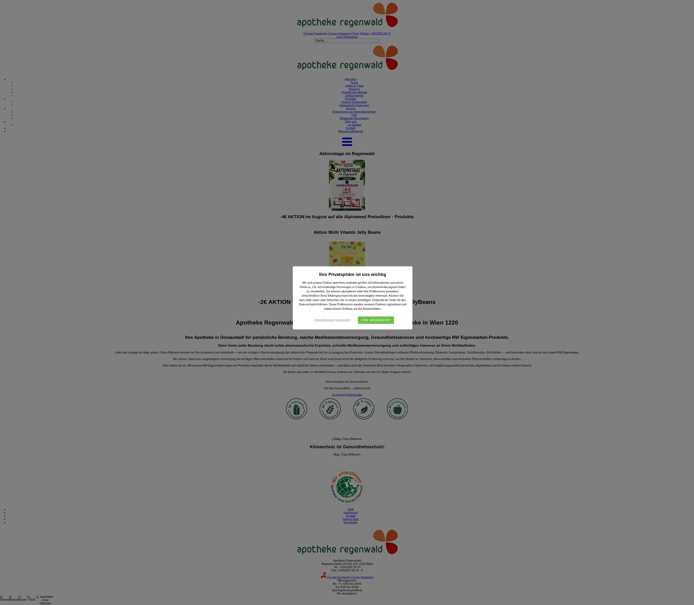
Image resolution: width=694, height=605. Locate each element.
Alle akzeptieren (375, 320)
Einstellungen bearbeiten (333, 320)
